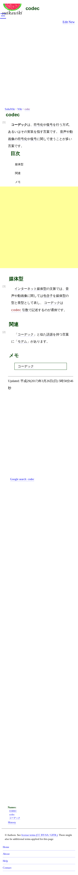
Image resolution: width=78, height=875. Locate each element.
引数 (25, 310)
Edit (65, 22)
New (72, 22)
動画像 (22, 295)
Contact (7, 867)
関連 (18, 173)
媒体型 (19, 164)
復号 (49, 124)
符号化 (38, 124)
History (12, 822)
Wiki (19, 109)
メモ (18, 182)
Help (5, 861)
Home (6, 847)
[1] (4, 122)
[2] (4, 332)
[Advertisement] (39, 66)
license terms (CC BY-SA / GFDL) (39, 834)
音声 (63, 131)
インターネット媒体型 (30, 288)
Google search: (22, 479)
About (6, 854)
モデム (22, 341)
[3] (4, 286)
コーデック (52, 302)
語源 (49, 334)
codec (32, 8)
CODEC (13, 811)
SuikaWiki (10, 109)
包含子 (48, 295)
